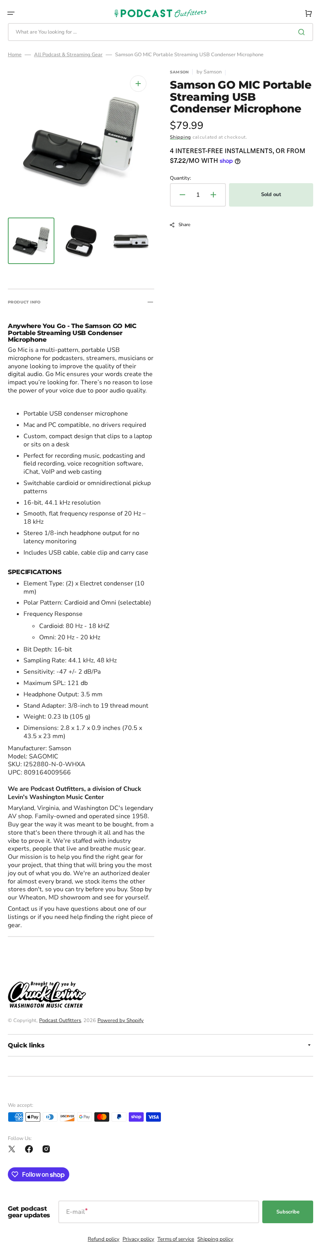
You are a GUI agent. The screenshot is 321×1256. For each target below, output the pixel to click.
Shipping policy (215, 1239)
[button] (11, 13)
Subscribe (287, 1211)
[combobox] (160, 32)
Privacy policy (138, 1239)
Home (15, 55)
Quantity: (180, 178)
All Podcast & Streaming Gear (68, 55)
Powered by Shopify (120, 1020)
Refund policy (103, 1239)
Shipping (180, 137)
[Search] (303, 32)
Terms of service (175, 1239)
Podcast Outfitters (60, 1020)
